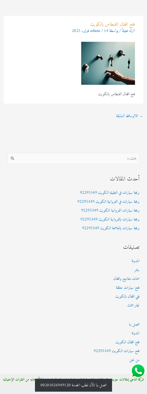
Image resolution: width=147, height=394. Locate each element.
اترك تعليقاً (128, 30)
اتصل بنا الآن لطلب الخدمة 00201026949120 (73, 385)
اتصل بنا (134, 324)
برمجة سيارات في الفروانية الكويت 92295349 (108, 201)
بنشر (136, 270)
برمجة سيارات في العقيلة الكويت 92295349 (109, 192)
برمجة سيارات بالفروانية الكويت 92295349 (109, 219)
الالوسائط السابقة (129, 116)
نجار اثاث (133, 305)
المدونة (135, 261)
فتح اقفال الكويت (127, 342)
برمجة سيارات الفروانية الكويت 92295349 (110, 210)
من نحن (134, 360)
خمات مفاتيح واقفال (126, 278)
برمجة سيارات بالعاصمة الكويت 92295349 (110, 228)
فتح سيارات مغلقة (127, 287)
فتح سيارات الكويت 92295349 (116, 351)
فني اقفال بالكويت (127, 296)
